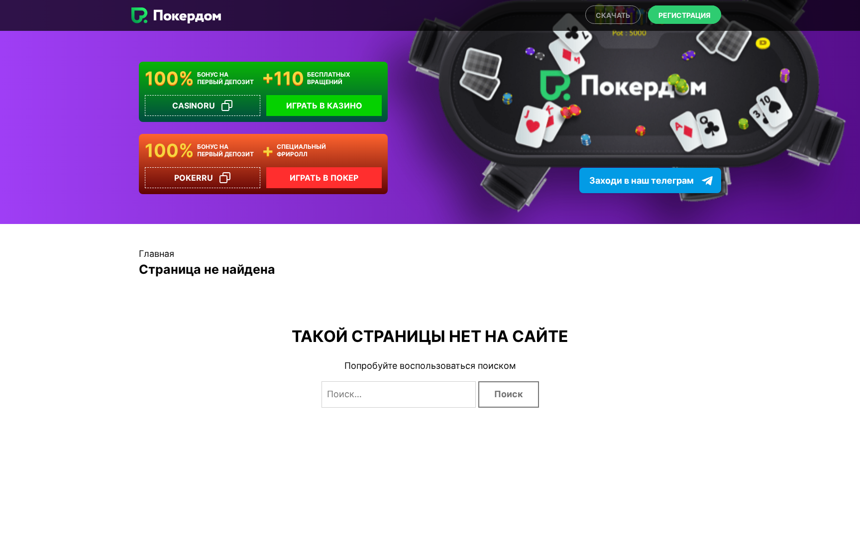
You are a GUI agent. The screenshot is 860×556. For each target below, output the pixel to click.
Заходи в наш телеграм (641, 180)
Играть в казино (324, 106)
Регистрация (684, 15)
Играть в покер (324, 178)
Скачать (613, 15)
